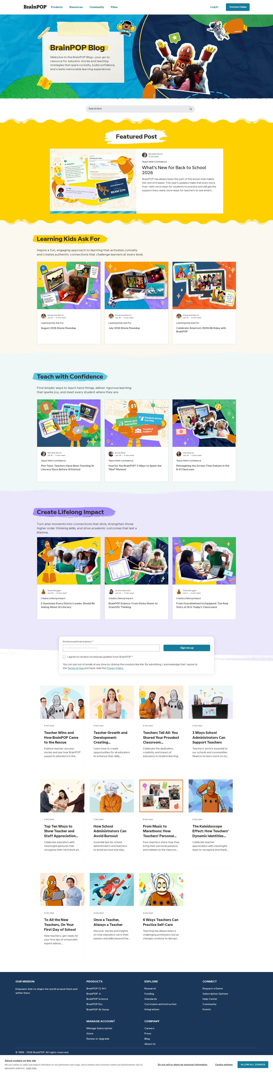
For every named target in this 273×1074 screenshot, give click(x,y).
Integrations (151, 1009)
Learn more (31, 1068)
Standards (150, 999)
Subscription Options (215, 994)
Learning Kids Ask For (52, 323)
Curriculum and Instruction (160, 1004)
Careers (149, 1028)
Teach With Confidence (154, 162)
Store (89, 1033)
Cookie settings (224, 1064)
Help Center (210, 999)
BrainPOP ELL (94, 1004)
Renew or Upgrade (97, 1039)
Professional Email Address (78, 642)
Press (147, 1033)
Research (150, 988)
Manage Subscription (99, 1028)
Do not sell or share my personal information (182, 1064)
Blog (147, 1039)
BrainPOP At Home (97, 1009)
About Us (150, 1044)
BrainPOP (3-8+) (96, 988)
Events (207, 1009)
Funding (149, 994)
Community (209, 1004)
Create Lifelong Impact (53, 598)
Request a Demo (213, 988)
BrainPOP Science (97, 999)
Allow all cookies (253, 1064)
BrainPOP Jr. (93, 994)
